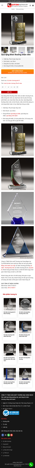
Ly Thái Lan (6, 453)
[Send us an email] (5, 435)
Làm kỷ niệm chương (9, 83)
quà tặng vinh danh (12, 115)
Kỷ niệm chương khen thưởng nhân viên (24, 312)
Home (12, 9)
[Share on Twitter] (8, 87)
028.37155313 (8, 408)
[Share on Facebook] (5, 87)
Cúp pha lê (5, 444)
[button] (2, 5)
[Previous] (3, 29)
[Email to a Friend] (11, 87)
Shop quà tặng (20, 9)
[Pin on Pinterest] (14, 87)
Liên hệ (5, 427)
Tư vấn (5, 424)
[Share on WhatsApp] (2, 87)
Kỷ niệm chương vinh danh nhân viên (24, 335)
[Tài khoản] (30, 5)
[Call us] (8, 435)
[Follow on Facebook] (2, 435)
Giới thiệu (4, 418)
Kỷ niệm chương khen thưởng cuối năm (24, 382)
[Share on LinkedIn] (17, 87)
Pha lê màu (19, 83)
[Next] (31, 29)
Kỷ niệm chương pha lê (13, 80)
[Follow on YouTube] (11, 435)
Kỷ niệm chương (7, 441)
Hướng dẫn (6, 421)
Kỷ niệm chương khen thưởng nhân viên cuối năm (9, 359)
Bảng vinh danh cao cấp (8, 265)
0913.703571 (11, 287)
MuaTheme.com (17, 465)
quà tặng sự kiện (15, 113)
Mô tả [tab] (9, 92)
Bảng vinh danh (7, 447)
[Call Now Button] (31, 464)
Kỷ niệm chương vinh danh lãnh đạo (9, 335)
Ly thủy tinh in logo (7, 450)
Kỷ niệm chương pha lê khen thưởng (9, 312)
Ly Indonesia (6, 455)
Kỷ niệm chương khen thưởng (24, 358)
